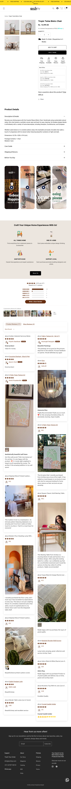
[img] (35, 283)
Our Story (23, 757)
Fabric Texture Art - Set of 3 (51, 336)
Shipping (38, 757)
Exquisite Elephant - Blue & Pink (19, 356)
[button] (4, 8)
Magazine (23, 761)
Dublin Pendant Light (16, 681)
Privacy (38, 765)
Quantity (41, 31)
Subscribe (48, 744)
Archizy (32, 785)
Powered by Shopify (39, 785)
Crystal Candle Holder (49, 704)
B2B (21, 769)
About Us (35, 273)
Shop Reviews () (29, 324)
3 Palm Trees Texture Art (17, 375)
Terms (38, 769)
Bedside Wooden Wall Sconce (51, 641)
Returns (38, 761)
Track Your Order (10, 757)
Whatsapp (8, 769)
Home (6, 16)
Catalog (22, 765)
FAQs (21, 773)
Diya (43, 360)
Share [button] (42, 99)
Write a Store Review (35, 301)
